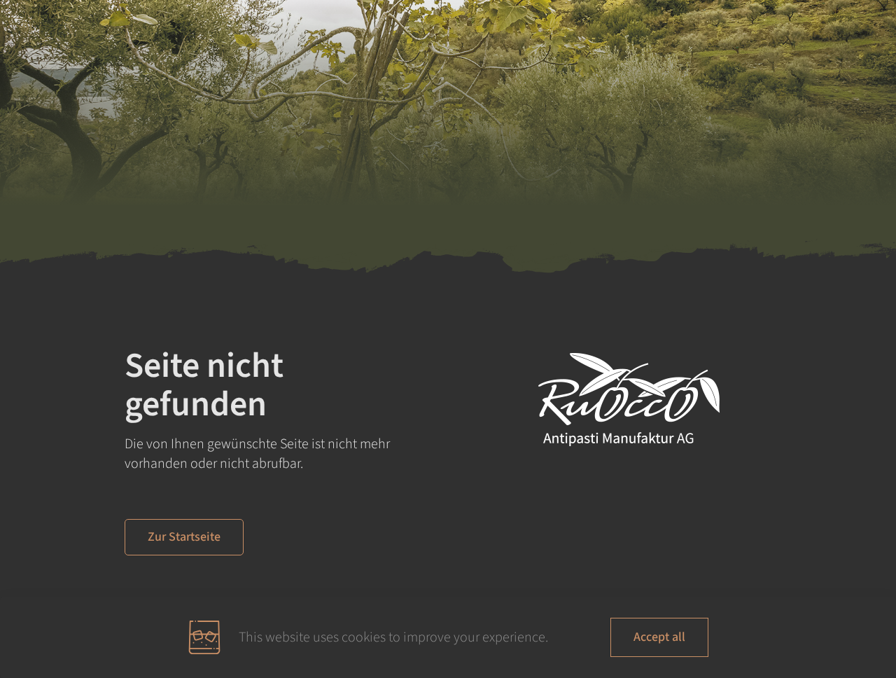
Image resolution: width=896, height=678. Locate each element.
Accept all (659, 637)
